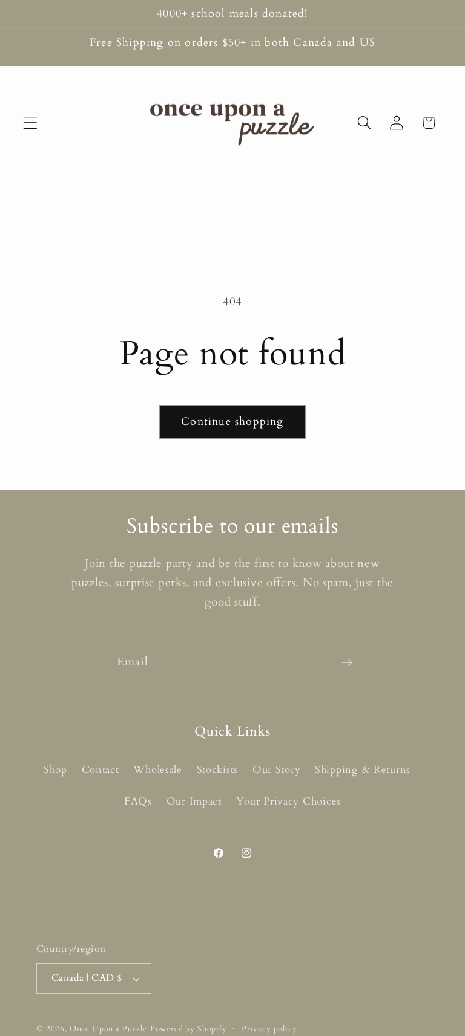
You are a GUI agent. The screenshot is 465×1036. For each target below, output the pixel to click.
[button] (31, 123)
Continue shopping (232, 421)
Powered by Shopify (188, 1028)
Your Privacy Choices (288, 801)
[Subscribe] (347, 662)
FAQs (138, 801)
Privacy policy (269, 1028)
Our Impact (194, 801)
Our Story (276, 770)
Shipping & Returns (363, 770)
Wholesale (157, 770)
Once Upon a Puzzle (108, 1028)
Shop (55, 770)
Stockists (217, 770)
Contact (100, 770)
